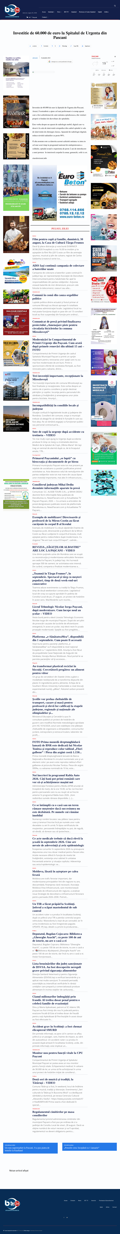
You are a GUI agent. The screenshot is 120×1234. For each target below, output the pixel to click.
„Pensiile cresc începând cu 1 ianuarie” (81, 1147)
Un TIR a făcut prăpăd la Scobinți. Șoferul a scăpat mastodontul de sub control (54, 907)
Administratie (36, 292)
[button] (115, 6)
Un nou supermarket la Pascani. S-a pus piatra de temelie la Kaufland (27, 1149)
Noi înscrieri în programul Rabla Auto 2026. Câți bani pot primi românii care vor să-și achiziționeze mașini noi (56, 779)
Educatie (34, 514)
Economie (35, 544)
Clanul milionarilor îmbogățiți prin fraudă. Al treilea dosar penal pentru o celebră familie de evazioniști (56, 1000)
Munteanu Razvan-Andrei (36, 1230)
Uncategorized (36, 455)
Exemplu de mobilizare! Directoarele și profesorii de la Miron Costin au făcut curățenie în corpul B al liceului (56, 521)
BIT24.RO (35, 58)
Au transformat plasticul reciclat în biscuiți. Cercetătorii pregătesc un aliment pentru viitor (58, 670)
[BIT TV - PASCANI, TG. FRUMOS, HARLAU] (7, 11)
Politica (34, 930)
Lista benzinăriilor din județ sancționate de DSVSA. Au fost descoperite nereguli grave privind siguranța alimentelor (57, 967)
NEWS (34, 236)
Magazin (34, 663)
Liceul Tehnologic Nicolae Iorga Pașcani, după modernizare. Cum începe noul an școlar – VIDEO (57, 610)
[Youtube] (67, 1217)
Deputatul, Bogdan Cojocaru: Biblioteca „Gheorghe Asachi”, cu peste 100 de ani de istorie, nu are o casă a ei (57, 937)
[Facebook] (64, 1217)
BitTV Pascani (20, 1230)
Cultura (34, 1076)
